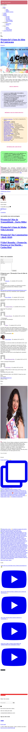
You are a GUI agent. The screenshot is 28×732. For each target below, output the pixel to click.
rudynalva (7, 281)
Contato (4, 13)
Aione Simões (8, 339)
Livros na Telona (9, 21)
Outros (4, 26)
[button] (4, 4)
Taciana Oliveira (8, 316)
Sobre (4, 8)
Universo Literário (7, 139)
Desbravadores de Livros (9, 127)
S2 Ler (5, 135)
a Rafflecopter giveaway (6, 191)
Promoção (3, 45)
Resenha (5, 15)
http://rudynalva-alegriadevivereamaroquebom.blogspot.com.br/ (14, 290)
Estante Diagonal (7, 128)
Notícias (7, 24)
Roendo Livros (7, 134)
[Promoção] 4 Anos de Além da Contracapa (13, 40)
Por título (8, 16)
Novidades (5, 22)
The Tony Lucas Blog (8, 136)
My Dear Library (7, 132)
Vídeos (7, 27)
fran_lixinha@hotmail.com (6, 377)
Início (4, 7)
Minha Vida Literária (8, 130)
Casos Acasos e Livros (8, 123)
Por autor (8, 17)
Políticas (7, 10)
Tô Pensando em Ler (8, 138)
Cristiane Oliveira (9, 306)
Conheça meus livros (7, 30)
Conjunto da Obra (7, 125)
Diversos (7, 28)
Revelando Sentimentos (8, 133)
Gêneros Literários (9, 11)
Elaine (6, 325)
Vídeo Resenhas (9, 20)
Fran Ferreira (8, 367)
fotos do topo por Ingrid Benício (7, 727)
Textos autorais (9, 29)
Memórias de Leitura (8, 129)
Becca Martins (8, 297)
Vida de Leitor (7, 140)
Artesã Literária (7, 121)
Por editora (8, 18)
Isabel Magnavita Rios (10, 359)
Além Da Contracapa (8, 119)
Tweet (2, 193)
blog (21, 172)
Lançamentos (8, 23)
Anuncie (5, 14)
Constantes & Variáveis (8, 126)
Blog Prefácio (6, 122)
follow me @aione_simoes (6, 560)
